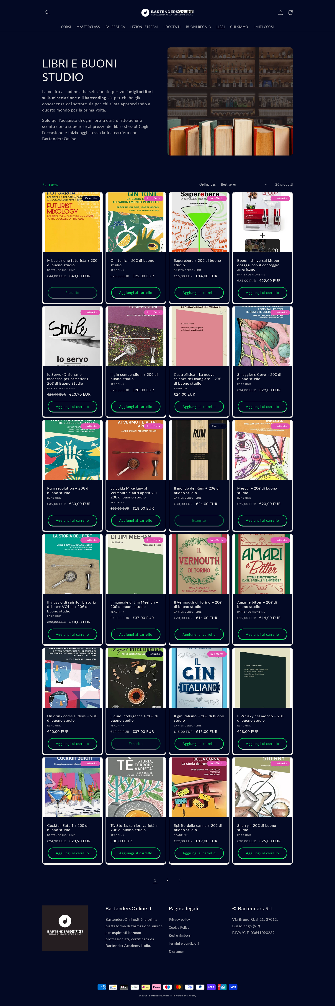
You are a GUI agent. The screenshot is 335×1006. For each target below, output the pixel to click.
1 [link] (155, 880)
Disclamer (176, 952)
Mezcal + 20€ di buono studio (257, 490)
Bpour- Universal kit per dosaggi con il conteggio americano (258, 264)
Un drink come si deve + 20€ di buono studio (72, 718)
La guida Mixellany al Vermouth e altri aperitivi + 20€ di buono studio (134, 492)
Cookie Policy (179, 927)
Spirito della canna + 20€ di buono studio (198, 827)
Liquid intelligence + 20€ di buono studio (134, 718)
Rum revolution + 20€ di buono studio (68, 490)
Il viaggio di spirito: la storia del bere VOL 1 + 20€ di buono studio (71, 606)
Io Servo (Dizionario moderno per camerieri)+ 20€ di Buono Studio (68, 378)
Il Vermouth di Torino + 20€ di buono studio (198, 604)
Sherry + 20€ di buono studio (256, 827)
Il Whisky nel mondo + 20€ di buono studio (260, 718)
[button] (47, 13)
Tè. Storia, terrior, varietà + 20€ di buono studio (134, 827)
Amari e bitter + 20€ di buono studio (257, 604)
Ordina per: (207, 184)
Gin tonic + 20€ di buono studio (132, 262)
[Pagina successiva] (180, 880)
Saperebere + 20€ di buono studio (197, 262)
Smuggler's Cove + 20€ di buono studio (259, 376)
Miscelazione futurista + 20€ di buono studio (72, 262)
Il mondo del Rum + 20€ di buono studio (197, 490)
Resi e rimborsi (180, 935)
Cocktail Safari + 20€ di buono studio (67, 827)
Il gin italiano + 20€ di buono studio (199, 718)
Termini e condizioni (184, 943)
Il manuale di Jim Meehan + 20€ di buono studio (134, 604)
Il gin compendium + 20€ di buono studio (134, 376)
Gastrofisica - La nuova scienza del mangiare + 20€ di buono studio (197, 378)
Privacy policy (179, 919)
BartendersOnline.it (160, 995)
